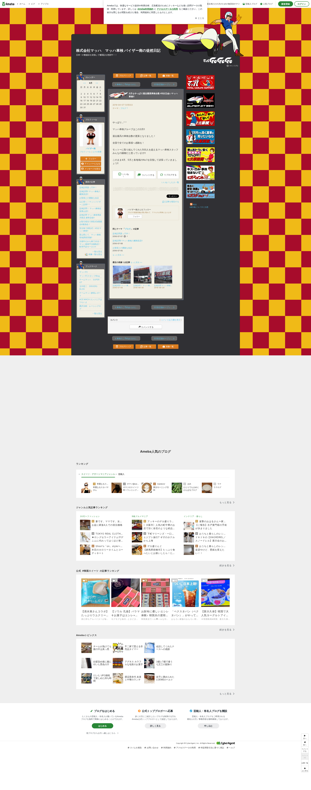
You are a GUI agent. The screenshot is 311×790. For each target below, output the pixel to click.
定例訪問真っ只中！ (121, 233)
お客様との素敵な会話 (122, 248)
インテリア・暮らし (193, 516)
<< (84, 83)
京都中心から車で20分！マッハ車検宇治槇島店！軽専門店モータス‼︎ (90, 244)
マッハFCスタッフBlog (89, 276)
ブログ (123, 108)
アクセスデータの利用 (186, 747)
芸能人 (121, 474)
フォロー (136, 216)
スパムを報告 (136, 747)
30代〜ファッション (90, 516)
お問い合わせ (152, 747)
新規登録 (285, 4)
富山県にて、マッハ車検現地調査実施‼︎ (90, 236)
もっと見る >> (118, 255)
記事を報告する (172, 201)
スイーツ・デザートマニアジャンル (98, 474)
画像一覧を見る (95, 254)
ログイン (302, 4)
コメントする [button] (148, 175)
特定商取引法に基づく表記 (212, 747)
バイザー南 (91, 148)
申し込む (208, 726)
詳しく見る (155, 726)
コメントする (147, 327)
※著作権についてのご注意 (199, 207)
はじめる (102, 726)
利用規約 (167, 747)
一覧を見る (97, 251)
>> (97, 83)
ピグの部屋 (96, 152)
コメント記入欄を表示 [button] (170, 320)
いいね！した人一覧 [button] (170, 182)
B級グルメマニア (140, 516)
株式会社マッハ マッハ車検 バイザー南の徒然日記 (118, 50)
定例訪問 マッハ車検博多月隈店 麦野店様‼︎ (90, 216)
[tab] (98, 474)
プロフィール (85, 152)
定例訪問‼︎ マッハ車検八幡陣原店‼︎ (128, 240)
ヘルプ (232, 747)
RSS (195, 204)
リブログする (170, 174)
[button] (305, 769)
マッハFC (83, 272)
